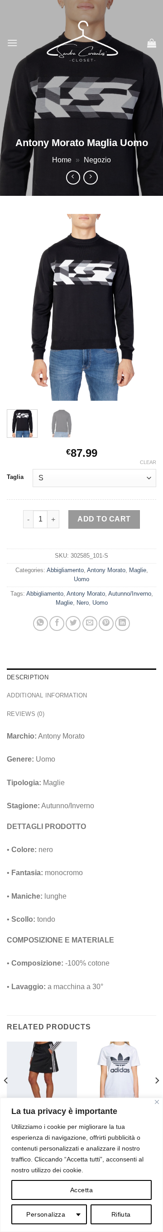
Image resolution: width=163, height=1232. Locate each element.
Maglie (137, 570)
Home (62, 160)
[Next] (142, 307)
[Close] (157, 1102)
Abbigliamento (65, 570)
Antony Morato (106, 570)
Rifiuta (121, 1214)
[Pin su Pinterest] (106, 623)
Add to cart (103, 519)
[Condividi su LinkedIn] (122, 623)
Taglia (15, 477)
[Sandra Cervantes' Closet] (82, 43)
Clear (148, 462)
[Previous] (21, 307)
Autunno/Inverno (129, 593)
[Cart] (151, 43)
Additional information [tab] (47, 695)
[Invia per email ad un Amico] (89, 623)
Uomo (81, 579)
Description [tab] (27, 677)
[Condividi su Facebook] (56, 623)
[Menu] (12, 43)
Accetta (81, 1190)
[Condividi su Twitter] (73, 623)
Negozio (97, 160)
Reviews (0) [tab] (25, 714)
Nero (83, 602)
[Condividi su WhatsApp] (40, 623)
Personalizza (45, 1214)
